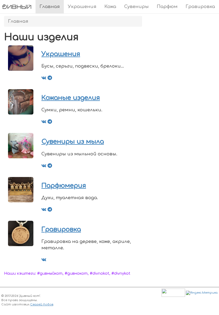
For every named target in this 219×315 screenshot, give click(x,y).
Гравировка (200, 6)
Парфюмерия (63, 185)
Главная (50, 6)
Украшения (82, 6)
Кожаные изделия (70, 97)
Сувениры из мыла (72, 141)
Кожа (110, 6)
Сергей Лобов (41, 304)
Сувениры (136, 6)
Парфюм (167, 6)
